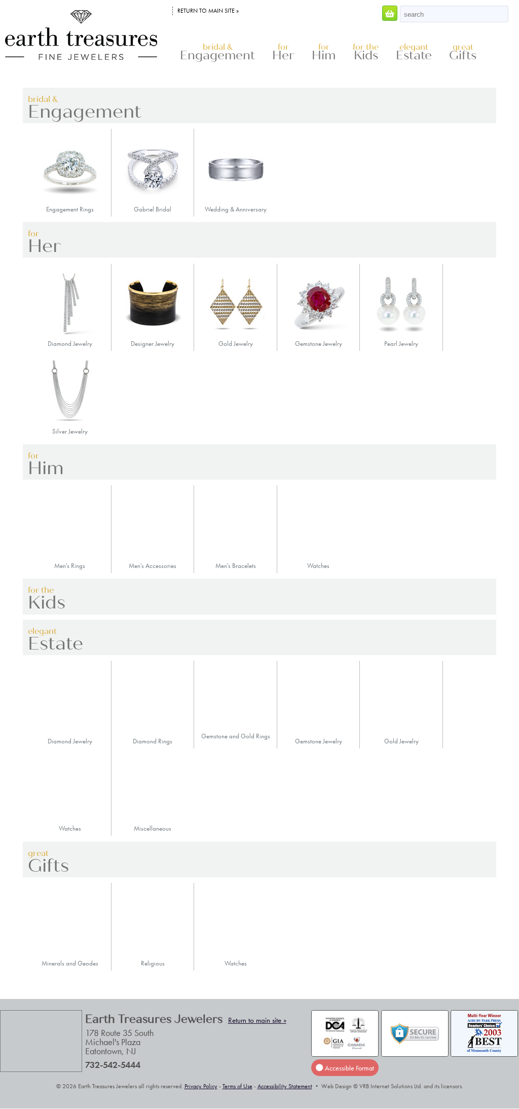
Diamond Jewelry (70, 343)
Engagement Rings (70, 209)
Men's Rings (69, 565)
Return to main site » (208, 11)
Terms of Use (237, 1086)
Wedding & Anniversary (236, 209)
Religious (153, 963)
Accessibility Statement (284, 1086)
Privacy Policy (200, 1086)
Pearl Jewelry (401, 343)
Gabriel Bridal (152, 209)
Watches (318, 565)
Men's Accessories (152, 565)
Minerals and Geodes (70, 963)
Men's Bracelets (235, 565)
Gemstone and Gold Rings (235, 736)
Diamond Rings (152, 741)
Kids (366, 52)
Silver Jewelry (70, 431)
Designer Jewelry (152, 343)
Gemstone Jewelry (318, 343)
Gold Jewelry (235, 343)
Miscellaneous (152, 828)
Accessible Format (348, 1067)
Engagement (217, 52)
